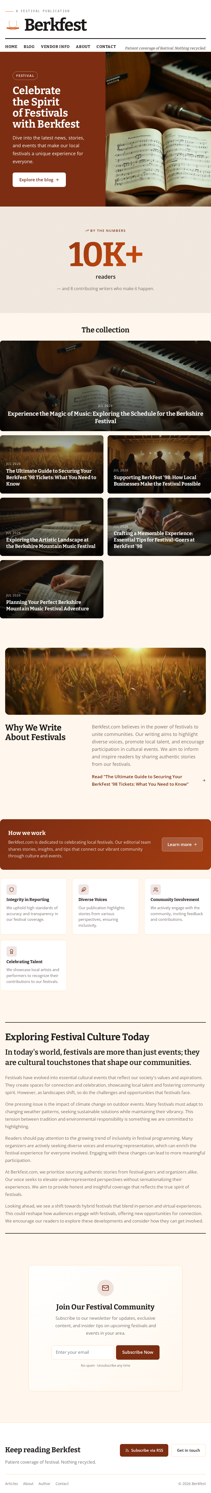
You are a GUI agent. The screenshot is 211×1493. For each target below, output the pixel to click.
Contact (106, 46)
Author (44, 1483)
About (83, 46)
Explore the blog (36, 180)
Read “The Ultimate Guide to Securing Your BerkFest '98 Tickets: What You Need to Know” (140, 780)
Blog (29, 46)
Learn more (180, 844)
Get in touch (188, 1450)
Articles (11, 1483)
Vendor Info (55, 46)
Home (11, 46)
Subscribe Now (137, 1352)
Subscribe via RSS (147, 1450)
